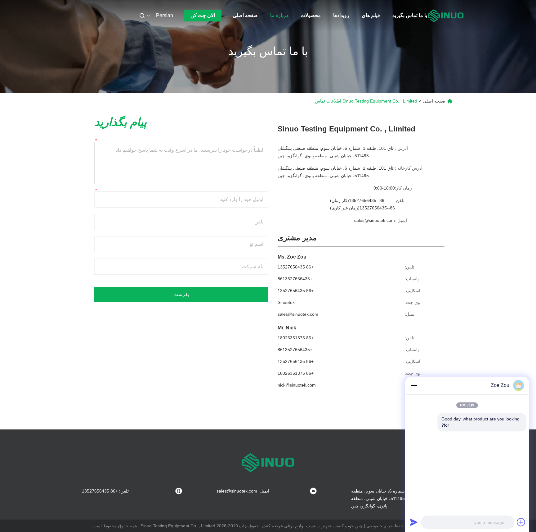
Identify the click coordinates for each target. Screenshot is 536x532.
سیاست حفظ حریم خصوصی (392, 525)
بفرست (181, 294)
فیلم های (371, 15)
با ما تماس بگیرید (409, 15)
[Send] (414, 522)
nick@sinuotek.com (297, 385)
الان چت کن (202, 15)
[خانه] (445, 15)
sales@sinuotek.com (374, 220)
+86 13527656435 (296, 266)
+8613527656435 (295, 278)
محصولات (311, 15)
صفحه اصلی (245, 15)
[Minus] (414, 385)
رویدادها (341, 15)
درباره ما (279, 15)
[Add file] (521, 522)
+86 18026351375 (296, 337)
